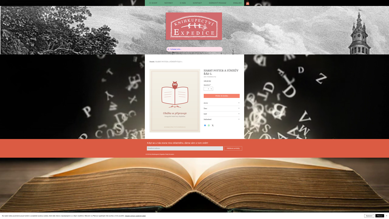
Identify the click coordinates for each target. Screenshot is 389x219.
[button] (247, 3)
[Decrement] (205, 89)
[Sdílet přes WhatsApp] (209, 125)
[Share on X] (213, 125)
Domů (152, 62)
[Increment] (211, 89)
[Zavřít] (386, 215)
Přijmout (379, 216)
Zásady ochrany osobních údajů (135, 216)
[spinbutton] (208, 89)
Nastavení (369, 216)
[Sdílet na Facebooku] (205, 125)
